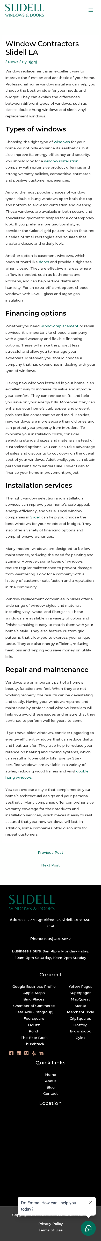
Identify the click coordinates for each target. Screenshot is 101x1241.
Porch (34, 1031)
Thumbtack (34, 1044)
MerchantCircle (80, 1012)
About (50, 1081)
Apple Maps (34, 993)
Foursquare (34, 1018)
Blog (50, 1087)
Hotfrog (80, 1025)
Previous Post (50, 852)
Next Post (50, 865)
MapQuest (80, 999)
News (13, 62)
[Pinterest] (26, 1053)
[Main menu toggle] (90, 10)
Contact (50, 1093)
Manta (80, 1006)
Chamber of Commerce (34, 1006)
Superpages (80, 993)
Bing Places (34, 999)
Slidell (35, 517)
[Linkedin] (19, 1053)
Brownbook (80, 1031)
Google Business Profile (34, 986)
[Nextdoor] (41, 1053)
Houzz (34, 1025)
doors (44, 262)
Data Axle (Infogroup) (34, 1012)
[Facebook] (11, 1053)
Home (50, 1074)
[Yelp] (34, 1053)
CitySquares (80, 1018)
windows (62, 142)
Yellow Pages (80, 986)
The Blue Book (34, 1038)
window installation (61, 161)
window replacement (59, 326)
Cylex (80, 1038)
